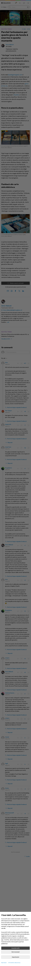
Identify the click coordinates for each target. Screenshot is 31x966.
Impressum (4, 962)
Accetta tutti (15, 948)
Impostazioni (15, 957)
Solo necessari (15, 952)
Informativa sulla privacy (14, 962)
